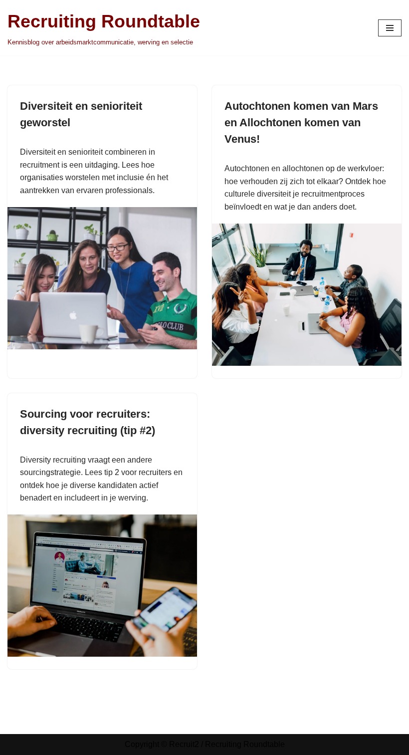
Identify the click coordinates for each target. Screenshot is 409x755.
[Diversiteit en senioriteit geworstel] (102, 278)
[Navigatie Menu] (390, 27)
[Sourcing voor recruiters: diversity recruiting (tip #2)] (102, 585)
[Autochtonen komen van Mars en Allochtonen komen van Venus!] (307, 295)
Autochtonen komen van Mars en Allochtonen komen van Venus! (301, 122)
